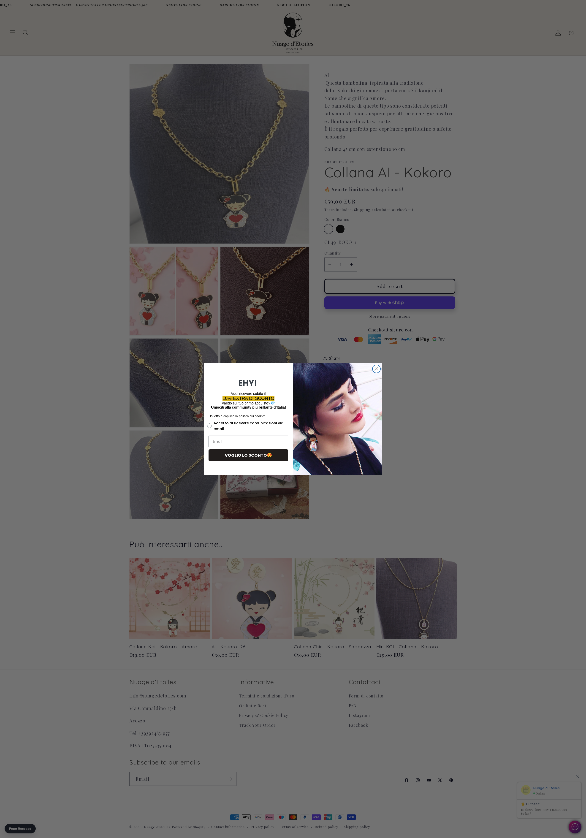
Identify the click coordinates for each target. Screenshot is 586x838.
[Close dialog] (376, 369)
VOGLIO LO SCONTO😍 (248, 455)
